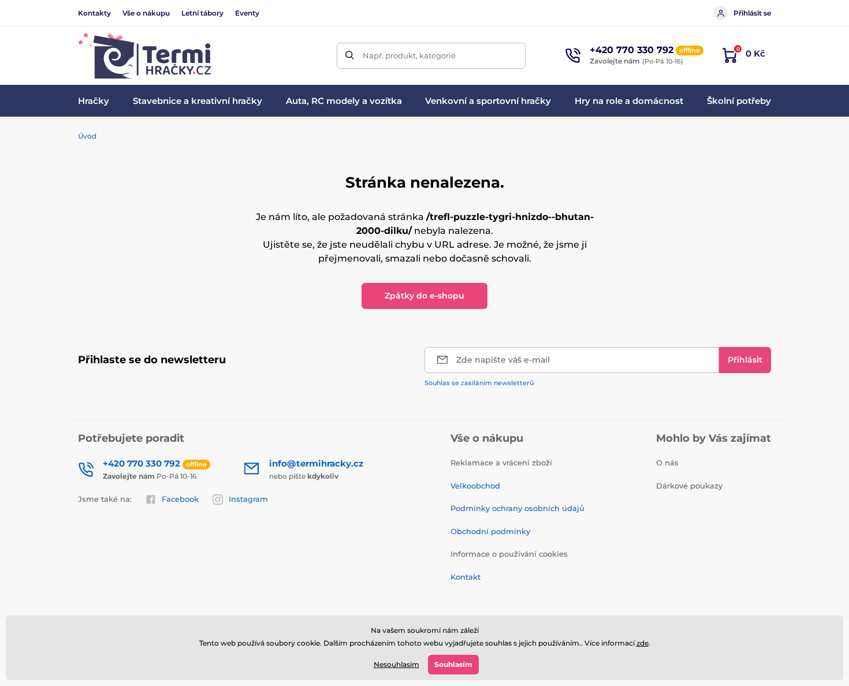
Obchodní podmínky (490, 531)
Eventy (247, 13)
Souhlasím (453, 664)
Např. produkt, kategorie (409, 55)
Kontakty (94, 13)
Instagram (248, 499)
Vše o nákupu (146, 13)
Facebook (180, 499)
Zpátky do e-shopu (424, 295)
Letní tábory (202, 13)
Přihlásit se (752, 13)
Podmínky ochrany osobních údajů (517, 508)
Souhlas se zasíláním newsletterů (479, 383)
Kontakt (465, 576)
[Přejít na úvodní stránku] (144, 55)
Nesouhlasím (396, 664)
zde (642, 643)
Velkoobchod (475, 485)
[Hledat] (350, 56)
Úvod (87, 136)
